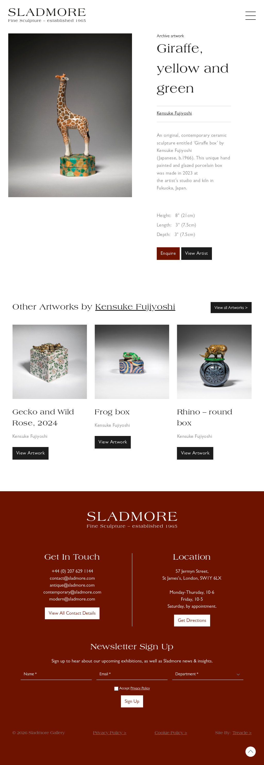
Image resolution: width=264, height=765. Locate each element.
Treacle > (242, 733)
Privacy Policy (140, 688)
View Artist (196, 254)
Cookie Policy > (171, 733)
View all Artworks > (231, 308)
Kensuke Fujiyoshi (174, 114)
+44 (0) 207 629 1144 (72, 572)
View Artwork (30, 442)
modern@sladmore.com (72, 599)
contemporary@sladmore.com (72, 592)
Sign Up (132, 702)
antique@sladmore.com (72, 586)
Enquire (168, 254)
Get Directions (192, 621)
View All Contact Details (72, 614)
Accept (134, 688)
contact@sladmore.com (72, 579)
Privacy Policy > (109, 733)
